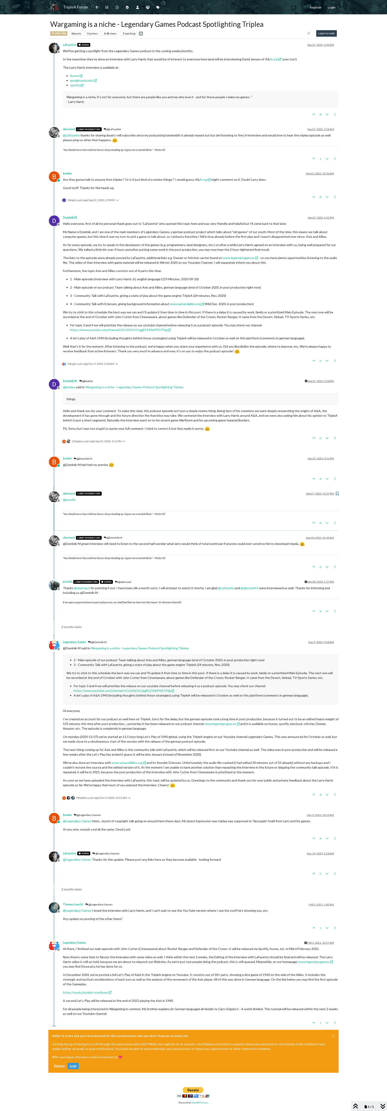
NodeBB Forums (199, 1102)
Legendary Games (74, 642)
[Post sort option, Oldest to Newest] (309, 33)
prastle (67, 581)
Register (59, 1066)
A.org (273, 59)
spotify (75, 85)
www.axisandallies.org (185, 304)
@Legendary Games (88, 815)
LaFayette (69, 45)
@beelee (87, 381)
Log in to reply (326, 33)
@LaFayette (113, 129)
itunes (74, 76)
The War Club (58, 33)
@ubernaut (124, 582)
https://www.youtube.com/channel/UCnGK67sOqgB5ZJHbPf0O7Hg (118, 330)
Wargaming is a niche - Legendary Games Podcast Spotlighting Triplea (134, 387)
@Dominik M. (84, 458)
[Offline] (56, 47)
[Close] (333, 1036)
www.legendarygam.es (239, 258)
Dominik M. (70, 217)
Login (73, 1066)
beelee (67, 173)
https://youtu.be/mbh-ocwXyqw (85, 992)
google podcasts (81, 80)
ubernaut (69, 129)
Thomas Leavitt (73, 904)
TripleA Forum (75, 7)
